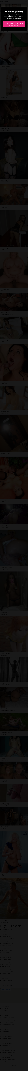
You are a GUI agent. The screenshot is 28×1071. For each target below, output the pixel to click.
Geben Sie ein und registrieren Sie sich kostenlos (14, 24)
